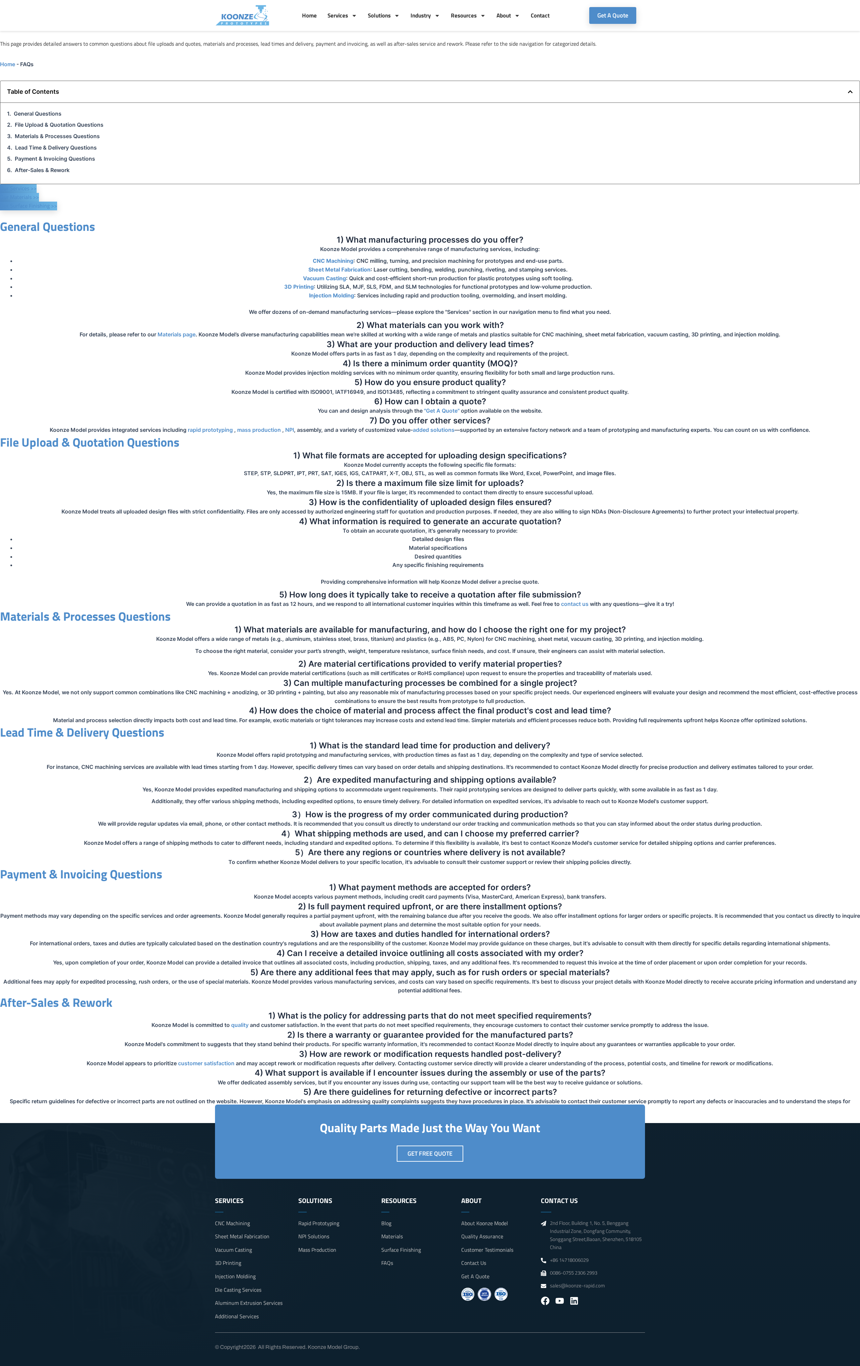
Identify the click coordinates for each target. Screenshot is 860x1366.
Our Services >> (18, 188)
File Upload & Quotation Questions (59, 124)
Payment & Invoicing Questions (55, 158)
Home (309, 15)
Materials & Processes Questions (57, 136)
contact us (575, 604)
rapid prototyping (210, 429)
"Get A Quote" (442, 410)
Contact (540, 15)
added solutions (434, 429)
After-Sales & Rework (42, 170)
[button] (850, 91)
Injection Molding (331, 295)
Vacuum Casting (324, 278)
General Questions (37, 113)
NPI (289, 429)
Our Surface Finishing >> (28, 206)
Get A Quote (612, 15)
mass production (259, 429)
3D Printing (299, 286)
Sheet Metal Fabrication (339, 269)
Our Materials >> (19, 197)
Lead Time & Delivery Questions (56, 147)
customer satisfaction (206, 1063)
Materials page (177, 334)
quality (240, 1025)
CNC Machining (333, 260)
